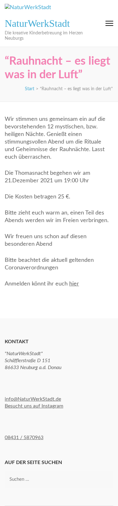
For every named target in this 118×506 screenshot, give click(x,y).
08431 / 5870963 (24, 437)
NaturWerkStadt (37, 23)
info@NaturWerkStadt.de (33, 399)
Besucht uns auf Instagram (34, 406)
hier (74, 284)
